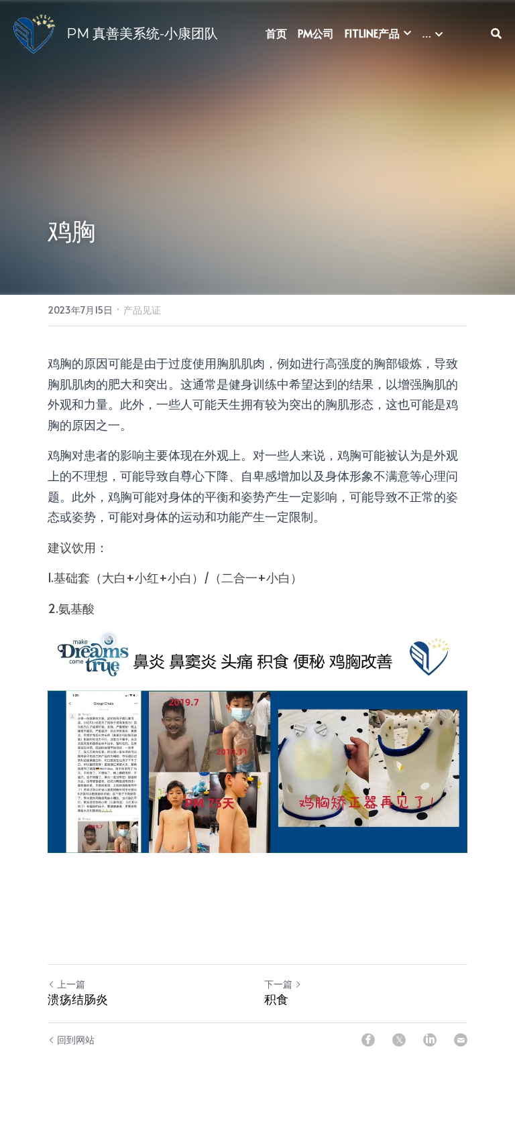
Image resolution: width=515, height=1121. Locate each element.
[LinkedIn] (430, 1040)
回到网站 (76, 1039)
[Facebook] (368, 1040)
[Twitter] (399, 1040)
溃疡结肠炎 (78, 999)
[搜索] (496, 33)
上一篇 (71, 984)
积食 (276, 999)
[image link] (34, 32)
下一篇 (278, 984)
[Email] (460, 1040)
